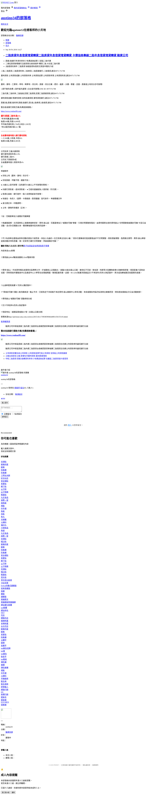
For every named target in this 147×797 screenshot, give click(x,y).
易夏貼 (3, 484)
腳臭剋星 (4, 464)
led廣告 (4, 654)
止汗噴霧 (4, 492)
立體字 (3, 640)
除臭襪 (3, 470)
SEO (2, 613)
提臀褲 (3, 705)
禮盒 (3, 506)
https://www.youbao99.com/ (11, 111)
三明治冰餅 (5, 475)
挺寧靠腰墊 (5, 588)
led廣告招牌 (5, 648)
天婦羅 (3, 520)
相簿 (7, 40)
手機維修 (4, 679)
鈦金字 (3, 657)
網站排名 (4, 610)
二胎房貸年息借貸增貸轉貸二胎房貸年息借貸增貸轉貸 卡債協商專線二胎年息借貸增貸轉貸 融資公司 (67, 55)
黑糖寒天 (4, 599)
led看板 (4, 659)
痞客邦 (17, 388)
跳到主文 (4, 24)
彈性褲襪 (4, 668)
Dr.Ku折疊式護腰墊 (9, 586)
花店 (3, 615)
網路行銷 (4, 690)
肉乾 (3, 514)
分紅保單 (4, 583)
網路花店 (4, 618)
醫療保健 (19, 35)
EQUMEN (5, 702)
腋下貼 (3, 486)
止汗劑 (3, 489)
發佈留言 (5, 417)
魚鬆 (3, 511)
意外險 (3, 577)
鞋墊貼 (3, 495)
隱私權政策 (86, 765)
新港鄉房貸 (5, 322)
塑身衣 (3, 697)
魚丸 (3, 517)
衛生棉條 (4, 684)
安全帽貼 (4, 481)
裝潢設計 (19, 394)
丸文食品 (4, 498)
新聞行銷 (4, 694)
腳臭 (3, 467)
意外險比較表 (6, 580)
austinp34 (4, 375)
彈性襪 (3, 662)
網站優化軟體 (6, 605)
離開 (13, 792)
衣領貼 (3, 462)
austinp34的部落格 (16, 18)
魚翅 (3, 531)
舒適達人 (4, 687)
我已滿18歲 (5, 792)
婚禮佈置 (4, 621)
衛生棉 (3, 681)
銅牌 (3, 643)
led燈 (3, 651)
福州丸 (3, 525)
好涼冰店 (4, 478)
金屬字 (3, 646)
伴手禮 (3, 509)
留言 (22, 388)
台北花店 (4, 626)
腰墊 (3, 594)
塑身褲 (3, 700)
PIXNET (56, 765)
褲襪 (3, 665)
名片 (7, 46)
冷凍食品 (4, 528)
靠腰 (3, 591)
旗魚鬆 (3, 503)
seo (2, 692)
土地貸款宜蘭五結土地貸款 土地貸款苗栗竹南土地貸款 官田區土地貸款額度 (36, 353)
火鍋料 (3, 522)
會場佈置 (4, 624)
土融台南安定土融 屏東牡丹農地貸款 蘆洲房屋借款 (26, 356)
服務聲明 (95, 765)
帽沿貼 (3, 542)
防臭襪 (3, 473)
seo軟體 (4, 608)
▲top (3, 398)
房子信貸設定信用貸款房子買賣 (36, 246)
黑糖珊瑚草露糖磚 (8, 602)
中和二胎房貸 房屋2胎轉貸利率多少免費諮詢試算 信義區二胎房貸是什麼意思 (37, 359)
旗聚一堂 (4, 500)
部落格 (8, 43)
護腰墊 (3, 597)
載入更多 (5, 403)
